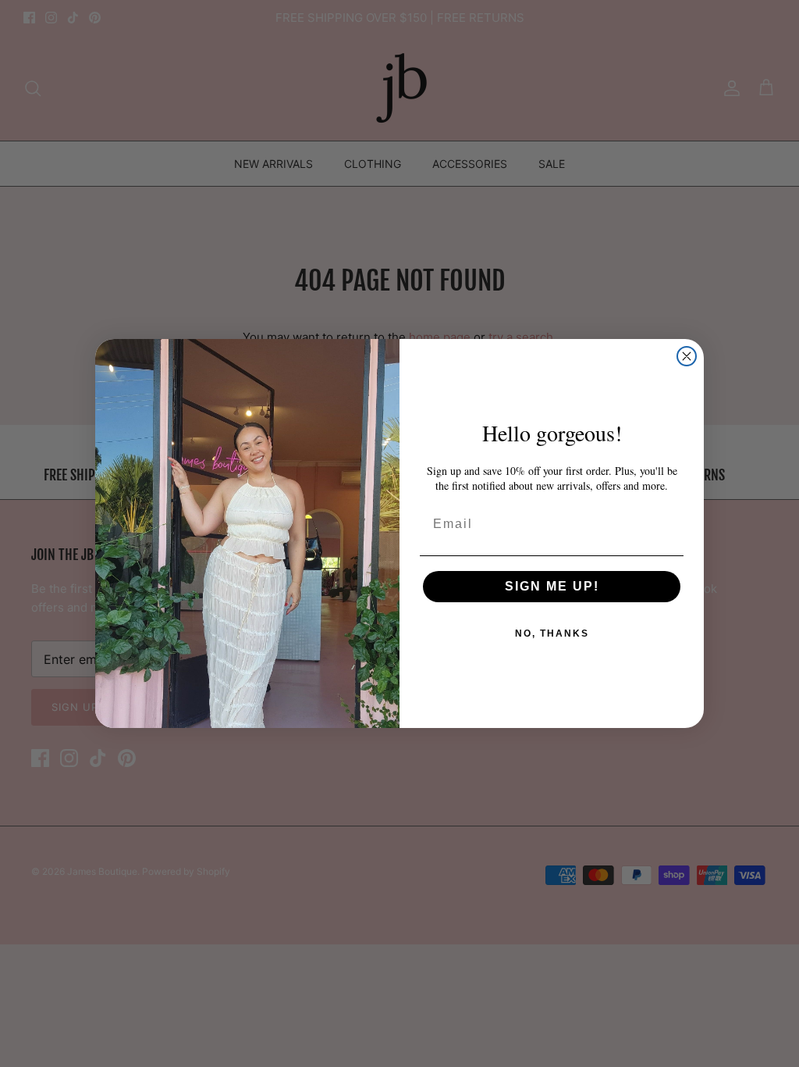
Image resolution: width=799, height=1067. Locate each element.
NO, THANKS (552, 633)
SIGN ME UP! (552, 586)
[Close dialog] (686, 356)
